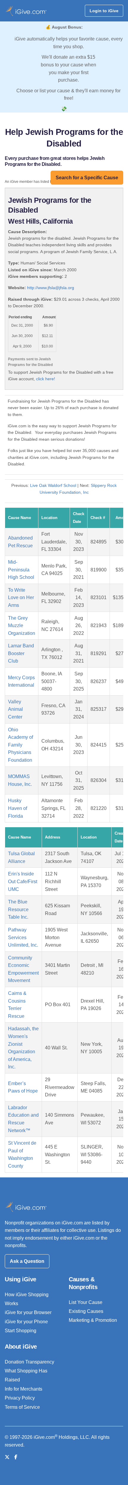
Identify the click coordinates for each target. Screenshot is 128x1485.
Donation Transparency (29, 1361)
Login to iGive (104, 10)
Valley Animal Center (15, 709)
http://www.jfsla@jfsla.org (50, 287)
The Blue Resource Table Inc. (18, 909)
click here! (45, 378)
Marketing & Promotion (93, 1320)
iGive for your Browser (28, 1312)
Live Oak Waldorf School (53, 485)
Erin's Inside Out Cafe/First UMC (22, 881)
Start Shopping (20, 1330)
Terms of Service (22, 1407)
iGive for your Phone (26, 1321)
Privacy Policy (20, 1397)
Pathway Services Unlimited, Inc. (23, 937)
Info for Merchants (23, 1388)
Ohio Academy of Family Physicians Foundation (20, 745)
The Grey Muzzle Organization (21, 625)
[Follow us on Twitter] (7, 1457)
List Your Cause (85, 1302)
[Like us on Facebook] (15, 1457)
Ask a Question (27, 1261)
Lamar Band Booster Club (21, 653)
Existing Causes (86, 1311)
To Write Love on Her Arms (21, 598)
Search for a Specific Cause (87, 177)
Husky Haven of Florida (17, 808)
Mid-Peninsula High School (21, 570)
